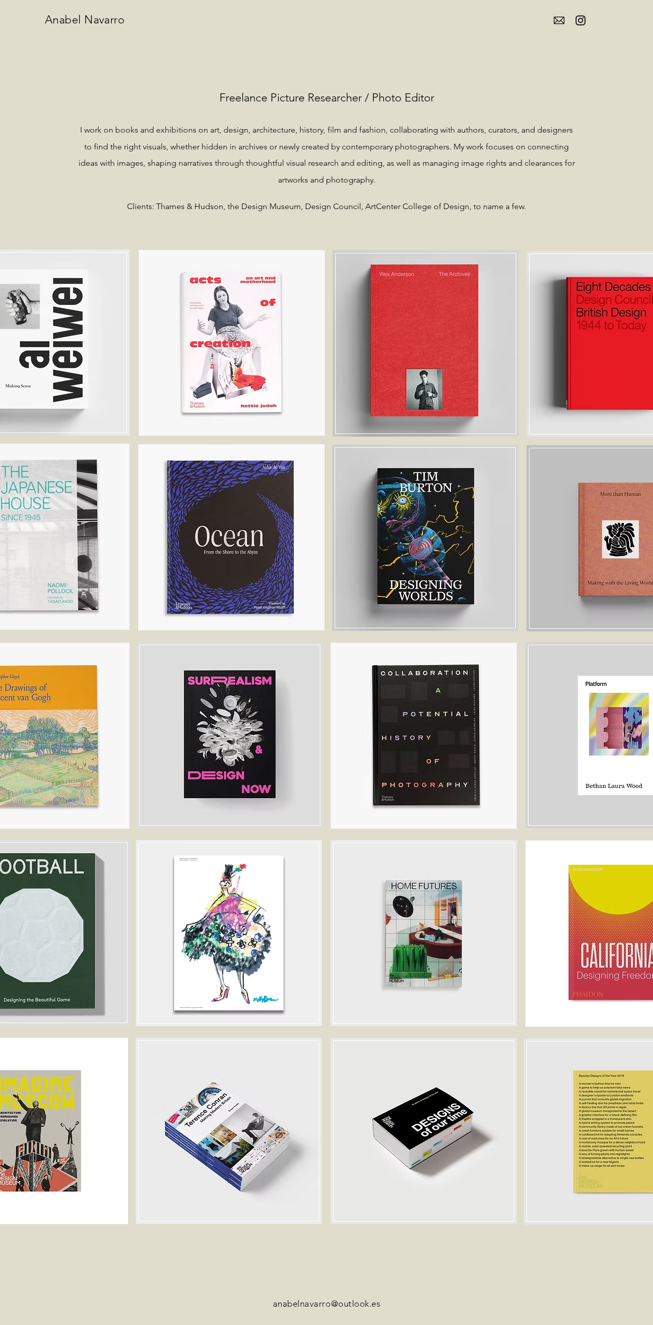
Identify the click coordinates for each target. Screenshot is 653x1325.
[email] (559, 20)
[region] (232, 343)
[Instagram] (580, 20)
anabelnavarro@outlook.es (326, 1303)
